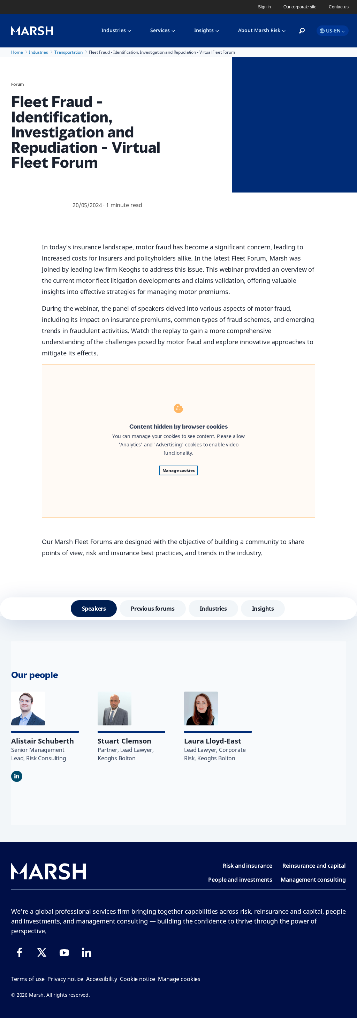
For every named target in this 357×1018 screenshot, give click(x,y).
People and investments (240, 879)
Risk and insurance (247, 865)
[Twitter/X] (41, 952)
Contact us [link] (339, 7)
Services (160, 30)
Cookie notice (137, 979)
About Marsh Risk (259, 30)
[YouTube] (64, 952)
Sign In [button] (264, 7)
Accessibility (101, 979)
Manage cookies (178, 470)
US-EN (333, 30)
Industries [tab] (213, 608)
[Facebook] (19, 952)
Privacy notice (65, 979)
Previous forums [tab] (152, 608)
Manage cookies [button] (179, 979)
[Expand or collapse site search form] (301, 31)
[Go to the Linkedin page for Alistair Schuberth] (16, 776)
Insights (204, 30)
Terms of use (28, 979)
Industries (113, 30)
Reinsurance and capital (314, 865)
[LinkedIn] (86, 952)
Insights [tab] (263, 608)
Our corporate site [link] (299, 7)
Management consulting (313, 879)
